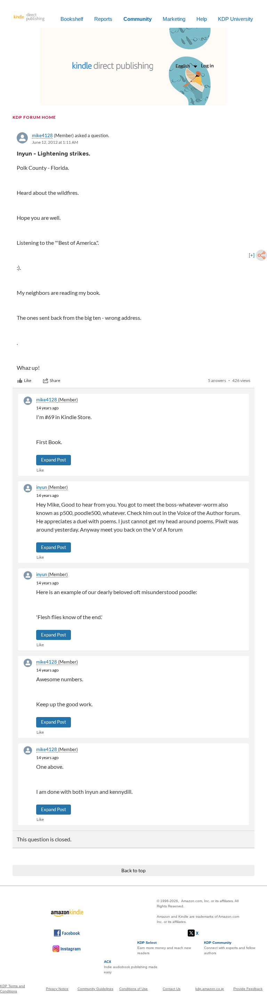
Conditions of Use (133, 989)
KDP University (235, 19)
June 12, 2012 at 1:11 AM (55, 142)
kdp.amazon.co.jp (209, 989)
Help (201, 19)
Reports (103, 19)
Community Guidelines (95, 989)
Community (137, 19)
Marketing (174, 19)
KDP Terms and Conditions (12, 988)
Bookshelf (71, 19)
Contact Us (171, 989)
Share (55, 380)
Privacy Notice (57, 989)
